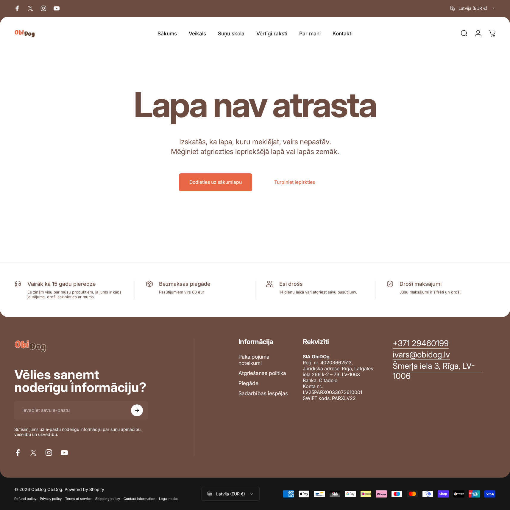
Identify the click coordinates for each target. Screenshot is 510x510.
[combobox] (473, 8)
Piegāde (248, 383)
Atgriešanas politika (262, 373)
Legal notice (169, 499)
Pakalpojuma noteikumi (253, 360)
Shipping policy (107, 499)
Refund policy (25, 499)
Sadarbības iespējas (263, 393)
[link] (437, 371)
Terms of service (78, 499)
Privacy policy (51, 499)
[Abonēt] (137, 410)
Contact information (139, 499)
